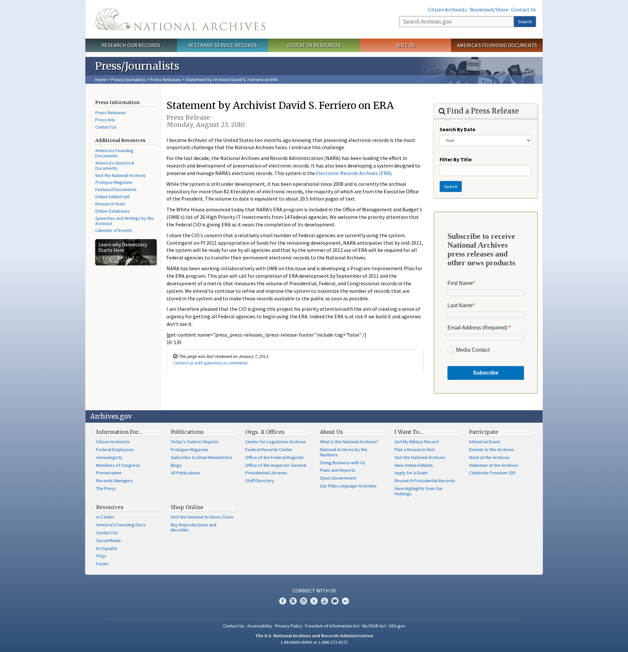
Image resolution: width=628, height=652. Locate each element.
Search (525, 22)
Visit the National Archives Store (202, 517)
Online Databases (112, 211)
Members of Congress (118, 465)
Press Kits (105, 120)
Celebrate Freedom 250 (492, 473)
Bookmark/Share (489, 9)
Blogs (176, 465)
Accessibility (259, 626)
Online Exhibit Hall (112, 197)
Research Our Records (131, 45)
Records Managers (114, 481)
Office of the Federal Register (274, 457)
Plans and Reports (338, 470)
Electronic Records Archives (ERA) (354, 173)
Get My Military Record (416, 442)
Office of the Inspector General (275, 465)
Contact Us (523, 9)
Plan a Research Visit (414, 449)
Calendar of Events (113, 230)
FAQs (101, 556)
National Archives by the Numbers (343, 452)
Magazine (113, 182)
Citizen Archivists (447, 9)
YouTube (324, 601)
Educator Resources (314, 45)
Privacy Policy (288, 626)
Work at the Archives (489, 457)
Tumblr (314, 601)
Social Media (108, 540)
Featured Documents (116, 189)
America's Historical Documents (114, 165)
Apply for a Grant (410, 473)
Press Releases (165, 79)
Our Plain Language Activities (348, 486)
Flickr (345, 601)
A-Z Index (105, 517)
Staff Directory (259, 481)
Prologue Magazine (189, 449)
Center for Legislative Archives (275, 442)
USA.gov (397, 626)
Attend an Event (484, 442)
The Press (106, 488)
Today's (195, 442)
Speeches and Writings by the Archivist (124, 220)
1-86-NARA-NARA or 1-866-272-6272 (314, 642)
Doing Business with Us (342, 463)
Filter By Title (456, 159)
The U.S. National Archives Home (180, 19)
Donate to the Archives (491, 449)
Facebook (283, 601)
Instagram (303, 601)
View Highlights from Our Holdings (418, 491)
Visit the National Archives (120, 175)
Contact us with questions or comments (210, 363)
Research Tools (110, 204)
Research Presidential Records (424, 481)
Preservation (109, 473)
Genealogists (109, 457)
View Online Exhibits (413, 465)
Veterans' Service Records (222, 45)
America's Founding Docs (121, 525)
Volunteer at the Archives (493, 465)
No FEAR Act (374, 626)
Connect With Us (314, 590)
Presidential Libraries (266, 473)
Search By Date (457, 129)
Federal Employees (115, 449)
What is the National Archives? (349, 442)
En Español (106, 548)
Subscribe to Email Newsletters (202, 457)
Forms (102, 564)
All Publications (185, 473)
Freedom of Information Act (332, 626)
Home (101, 79)
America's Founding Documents (497, 45)
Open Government (338, 478)
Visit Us (405, 45)
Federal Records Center (268, 449)
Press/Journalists (128, 79)
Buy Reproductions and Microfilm (193, 527)
